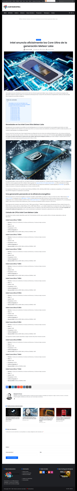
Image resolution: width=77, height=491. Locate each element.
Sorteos (53, 12)
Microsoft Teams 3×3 (35, 199)
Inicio (21, 19)
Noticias (24, 19)
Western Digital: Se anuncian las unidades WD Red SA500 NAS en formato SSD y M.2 (63, 418)
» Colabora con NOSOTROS (27, 478)
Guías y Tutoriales (30, 12)
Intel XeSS (61, 184)
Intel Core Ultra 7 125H (16, 111)
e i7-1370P (9, 198)
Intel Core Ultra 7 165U (16, 112)
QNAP (30, 1)
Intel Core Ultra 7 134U (16, 119)
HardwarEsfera (31, 488)
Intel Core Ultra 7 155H (16, 108)
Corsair (43, 1)
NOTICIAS (10, 12)
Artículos (22, 12)
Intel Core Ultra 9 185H (16, 117)
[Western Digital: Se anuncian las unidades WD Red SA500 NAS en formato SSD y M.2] (63, 412)
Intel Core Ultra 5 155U (16, 113)
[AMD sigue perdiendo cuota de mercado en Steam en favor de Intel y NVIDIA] (13, 412)
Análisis (16, 12)
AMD (21, 1)
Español (48, 0)
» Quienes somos (25, 471)
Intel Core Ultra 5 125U (16, 116)
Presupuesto (38, 12)
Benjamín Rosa (28, 49)
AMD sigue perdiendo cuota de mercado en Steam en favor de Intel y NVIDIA (12, 418)
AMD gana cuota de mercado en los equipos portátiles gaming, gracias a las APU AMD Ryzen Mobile (46, 419)
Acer (24, 1)
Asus (27, 1)
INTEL (14, 1)
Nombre (7, 447)
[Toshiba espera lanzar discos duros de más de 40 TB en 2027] (30, 412)
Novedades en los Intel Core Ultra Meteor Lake (18, 103)
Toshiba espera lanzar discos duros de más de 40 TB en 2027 (29, 418)
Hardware (28, 19)
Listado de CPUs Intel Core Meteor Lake (17, 105)
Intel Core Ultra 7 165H (15, 107)
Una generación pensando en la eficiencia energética (19, 104)
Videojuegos (46, 12)
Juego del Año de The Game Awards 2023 (45, 183)
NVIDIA (17, 1)
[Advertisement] (38, 29)
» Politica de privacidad (26, 474)
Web (41, 452)
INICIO (5, 12)
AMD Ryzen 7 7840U (25, 198)
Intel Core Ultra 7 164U (16, 118)
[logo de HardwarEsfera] (11, 7)
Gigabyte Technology (36, 1)
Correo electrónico (10, 452)
